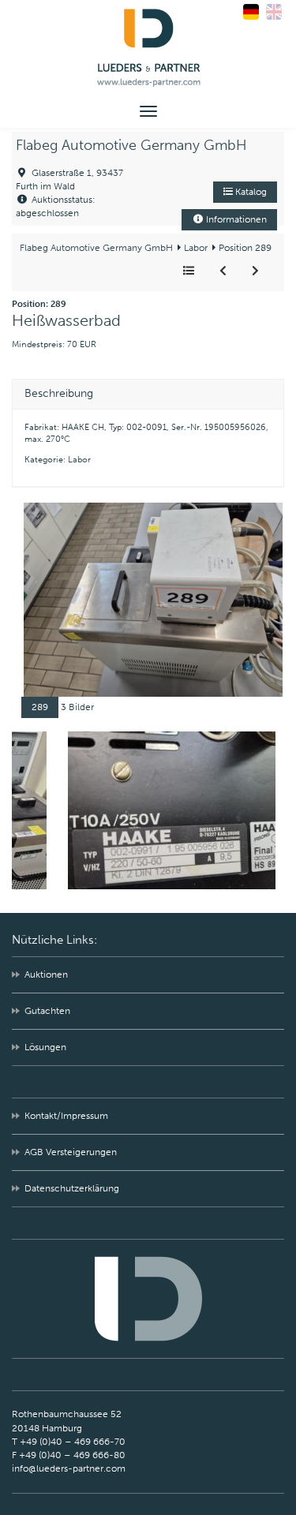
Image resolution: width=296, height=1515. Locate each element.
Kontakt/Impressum (66, 1115)
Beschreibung (58, 393)
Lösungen (45, 1047)
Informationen (235, 219)
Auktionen (46, 974)
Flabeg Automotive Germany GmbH (131, 145)
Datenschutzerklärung (71, 1188)
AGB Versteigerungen (70, 1152)
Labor (195, 247)
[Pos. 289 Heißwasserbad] (153, 598)
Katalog (250, 191)
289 (40, 707)
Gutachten (47, 1010)
